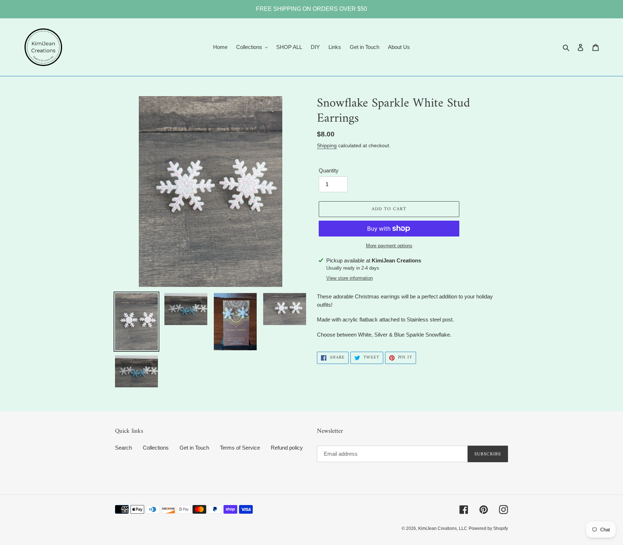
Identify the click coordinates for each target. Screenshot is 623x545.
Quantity (329, 170)
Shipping (327, 145)
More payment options (389, 245)
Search (123, 448)
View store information (349, 278)
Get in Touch (194, 448)
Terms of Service (240, 448)
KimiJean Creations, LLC (442, 528)
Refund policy (287, 448)
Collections (156, 448)
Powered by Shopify (488, 528)
